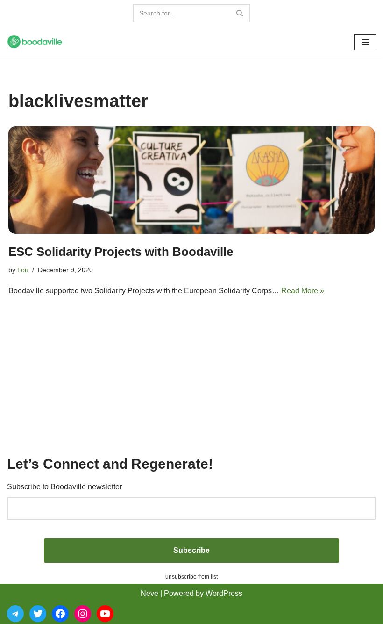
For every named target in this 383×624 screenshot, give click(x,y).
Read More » (302, 291)
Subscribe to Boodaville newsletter (64, 487)
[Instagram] (82, 613)
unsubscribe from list (191, 576)
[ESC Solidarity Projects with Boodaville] (191, 180)
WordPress (224, 593)
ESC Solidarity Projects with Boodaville (120, 252)
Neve (149, 593)
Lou (22, 270)
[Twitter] (37, 613)
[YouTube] (105, 613)
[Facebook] (60, 613)
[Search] (239, 13)
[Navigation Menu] (365, 42)
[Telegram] (15, 613)
